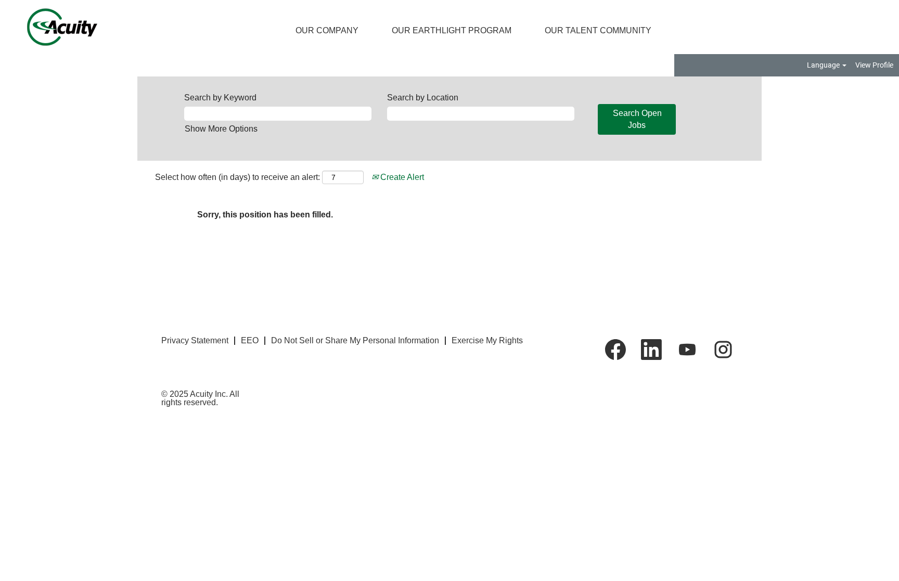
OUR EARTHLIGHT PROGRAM (451, 30)
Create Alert (401, 177)
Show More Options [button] (221, 128)
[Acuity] (53, 27)
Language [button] (824, 65)
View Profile (874, 65)
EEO (250, 340)
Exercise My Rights (487, 340)
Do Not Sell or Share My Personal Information (355, 340)
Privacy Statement (194, 340)
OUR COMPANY (327, 30)
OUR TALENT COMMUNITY (598, 30)
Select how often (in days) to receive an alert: (237, 177)
